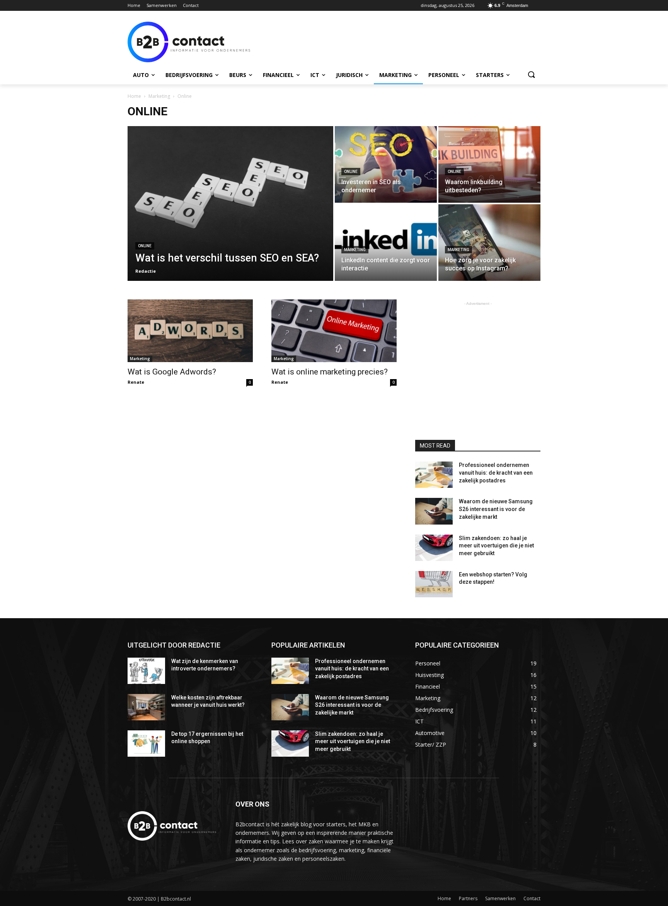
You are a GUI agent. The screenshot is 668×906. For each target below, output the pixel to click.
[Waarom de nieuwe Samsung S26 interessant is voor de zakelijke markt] (434, 511)
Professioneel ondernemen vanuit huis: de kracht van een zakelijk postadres (496, 472)
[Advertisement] (392, 41)
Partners (468, 898)
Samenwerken (500, 898)
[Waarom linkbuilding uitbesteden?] (489, 164)
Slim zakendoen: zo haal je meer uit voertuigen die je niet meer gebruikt (496, 545)
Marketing (159, 96)
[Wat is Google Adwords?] (190, 330)
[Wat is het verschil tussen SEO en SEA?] (230, 203)
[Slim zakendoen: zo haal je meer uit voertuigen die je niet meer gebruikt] (434, 548)
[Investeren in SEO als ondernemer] (386, 164)
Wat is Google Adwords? (172, 371)
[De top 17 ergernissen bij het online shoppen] (146, 743)
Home (134, 96)
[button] (531, 75)
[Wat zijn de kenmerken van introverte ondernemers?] (146, 671)
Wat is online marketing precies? (329, 371)
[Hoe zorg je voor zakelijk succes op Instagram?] (489, 242)
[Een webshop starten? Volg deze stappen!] (434, 584)
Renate (136, 382)
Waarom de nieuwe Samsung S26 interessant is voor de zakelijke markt (496, 509)
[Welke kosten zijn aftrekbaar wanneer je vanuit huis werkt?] (146, 707)
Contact (531, 898)
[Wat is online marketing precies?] (334, 330)
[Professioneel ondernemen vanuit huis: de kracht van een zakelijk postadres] (434, 475)
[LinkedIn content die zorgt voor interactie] (386, 242)
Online (145, 246)
